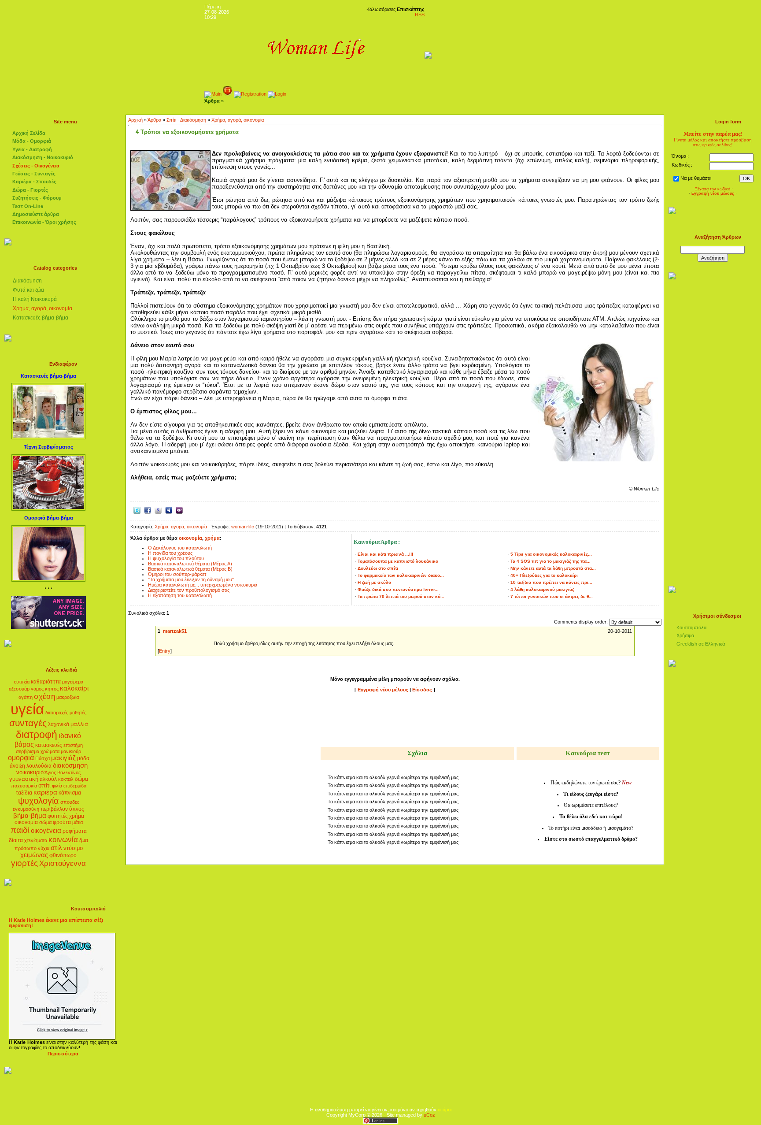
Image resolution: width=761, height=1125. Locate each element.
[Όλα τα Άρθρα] (228, 94)
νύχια (43, 848)
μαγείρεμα (72, 681)
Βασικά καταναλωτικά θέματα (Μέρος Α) (190, 563)
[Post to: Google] (158, 509)
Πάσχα (42, 758)
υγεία (27, 709)
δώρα (81, 779)
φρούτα (62, 822)
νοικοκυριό (30, 772)
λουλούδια (39, 766)
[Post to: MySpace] (168, 509)
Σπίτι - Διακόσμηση (186, 120)
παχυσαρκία (24, 785)
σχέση (44, 696)
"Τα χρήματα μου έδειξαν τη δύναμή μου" (191, 579)
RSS (420, 14)
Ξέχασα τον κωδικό (712, 189)
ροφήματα (75, 831)
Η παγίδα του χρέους (170, 553)
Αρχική (135, 120)
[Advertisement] (395, 721)
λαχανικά (58, 724)
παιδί (20, 830)
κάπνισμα (70, 793)
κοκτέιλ (66, 779)
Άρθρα (154, 120)
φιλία (57, 785)
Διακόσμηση (27, 281)
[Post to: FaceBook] (147, 509)
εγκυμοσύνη (26, 809)
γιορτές (24, 863)
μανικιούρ (71, 751)
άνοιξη (17, 766)
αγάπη (25, 697)
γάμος (37, 688)
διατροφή (36, 734)
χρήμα (76, 816)
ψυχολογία (38, 801)
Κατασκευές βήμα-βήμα (40, 318)
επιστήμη (73, 745)
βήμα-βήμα (29, 815)
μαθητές (78, 712)
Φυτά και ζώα (28, 290)
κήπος (52, 688)
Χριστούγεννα (62, 863)
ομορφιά (21, 757)
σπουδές (69, 802)
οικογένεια (46, 830)
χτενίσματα (35, 840)
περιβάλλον (54, 809)
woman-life (242, 526)
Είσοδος (422, 689)
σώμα (45, 822)
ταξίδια (24, 793)
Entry (164, 650)
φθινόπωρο (63, 855)
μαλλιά (79, 724)
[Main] (213, 94)
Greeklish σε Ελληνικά (700, 643)
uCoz (429, 1115)
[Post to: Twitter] (137, 509)
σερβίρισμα (27, 751)
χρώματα (50, 751)
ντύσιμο (73, 848)
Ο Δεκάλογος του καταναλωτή (180, 547)
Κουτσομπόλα (691, 627)
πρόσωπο (26, 848)
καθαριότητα (46, 682)
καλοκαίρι (74, 688)
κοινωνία (63, 839)
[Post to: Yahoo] (179, 509)
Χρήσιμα (685, 635)
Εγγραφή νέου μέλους (383, 689)
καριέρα (45, 792)
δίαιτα (16, 840)
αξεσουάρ (19, 688)
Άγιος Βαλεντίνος (62, 772)
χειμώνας (34, 854)
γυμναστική (23, 779)
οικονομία (26, 822)
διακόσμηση (70, 765)
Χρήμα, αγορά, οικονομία (42, 308)
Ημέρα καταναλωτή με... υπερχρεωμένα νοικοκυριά (202, 584)
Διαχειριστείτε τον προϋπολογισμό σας (188, 590)
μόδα (83, 758)
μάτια (77, 822)
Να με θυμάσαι (695, 178)
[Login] (277, 94)
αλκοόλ (48, 779)
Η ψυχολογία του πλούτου (176, 558)
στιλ (56, 847)
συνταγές (28, 723)
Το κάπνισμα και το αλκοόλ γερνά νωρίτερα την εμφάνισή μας (393, 777)
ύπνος (76, 809)
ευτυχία (22, 681)
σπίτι (44, 785)
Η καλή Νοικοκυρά (35, 299)
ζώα (83, 840)
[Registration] (250, 94)
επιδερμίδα (74, 785)
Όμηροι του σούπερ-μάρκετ (177, 574)
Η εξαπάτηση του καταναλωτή (180, 595)
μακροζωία (67, 697)
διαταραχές (56, 712)
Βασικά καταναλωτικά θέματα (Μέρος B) (190, 569)
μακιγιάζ (63, 757)
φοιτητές (58, 816)
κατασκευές (48, 745)
